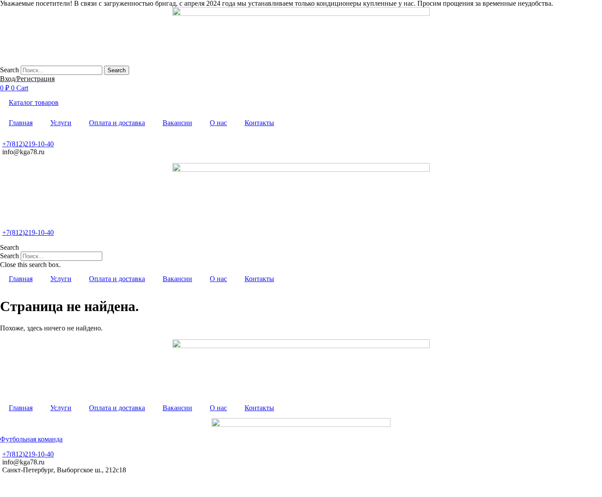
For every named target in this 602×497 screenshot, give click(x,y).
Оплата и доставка (117, 122)
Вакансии (177, 122)
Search (9, 70)
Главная (21, 122)
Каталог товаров (34, 102)
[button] (301, 248)
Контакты (259, 122)
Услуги (60, 122)
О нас (218, 122)
